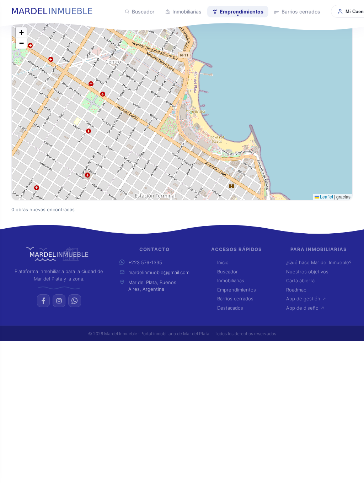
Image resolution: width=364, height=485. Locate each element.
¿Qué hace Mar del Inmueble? (318, 262)
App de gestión (303, 298)
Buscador (143, 12)
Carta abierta (300, 280)
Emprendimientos (241, 12)
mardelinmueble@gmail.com (158, 272)
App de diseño (302, 308)
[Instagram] (59, 300)
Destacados (230, 308)
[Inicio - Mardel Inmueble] (62, 11)
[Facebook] (43, 300)
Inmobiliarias (187, 12)
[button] (21, 43)
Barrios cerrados (301, 12)
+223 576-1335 (145, 262)
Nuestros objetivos (307, 271)
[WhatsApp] (74, 300)
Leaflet (326, 197)
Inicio (223, 262)
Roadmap (296, 290)
